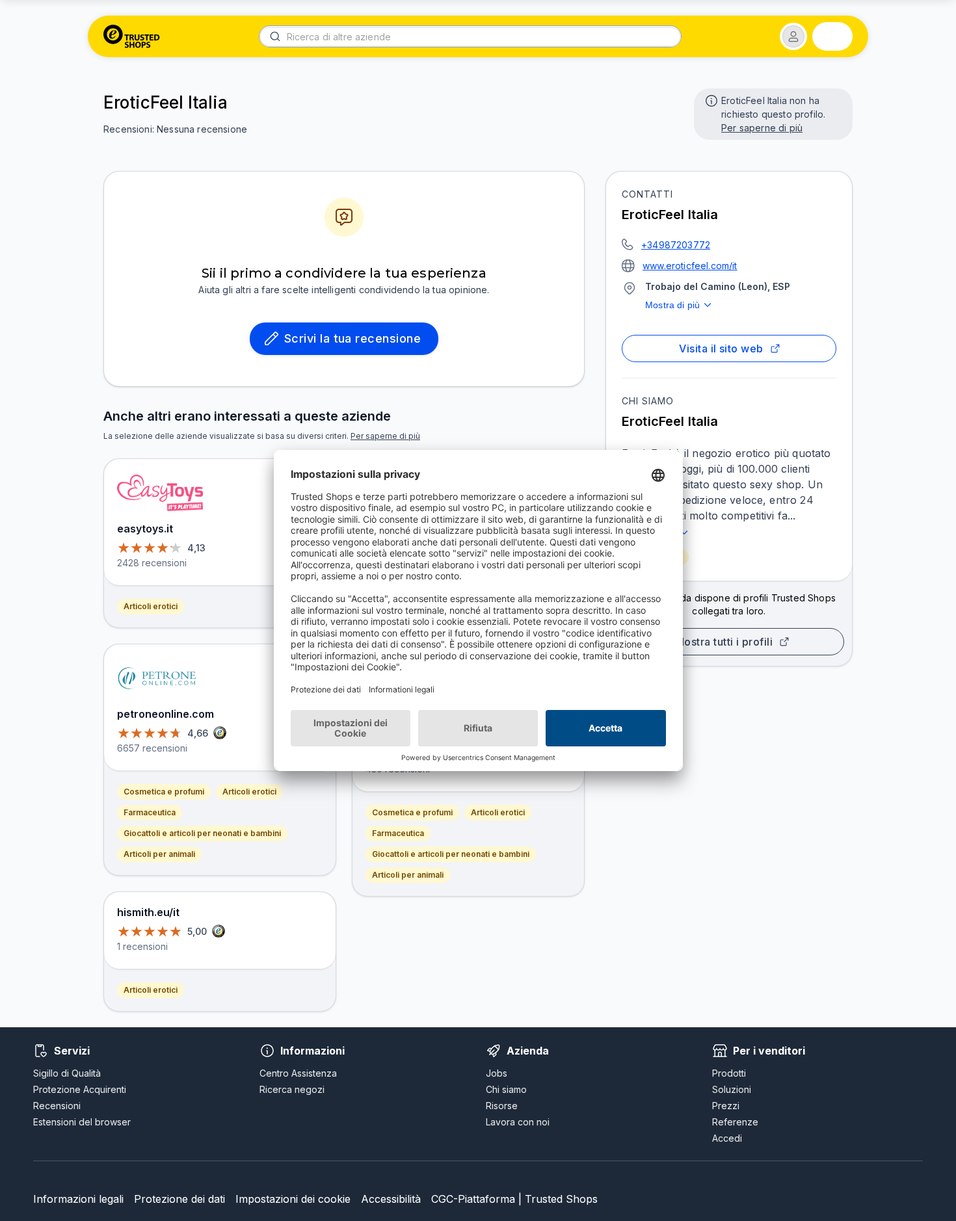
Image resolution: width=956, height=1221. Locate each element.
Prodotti (729, 1073)
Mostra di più (672, 305)
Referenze (735, 1121)
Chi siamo (506, 1089)
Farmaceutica (150, 812)
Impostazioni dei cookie (293, 1198)
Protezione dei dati (179, 1198)
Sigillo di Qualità (67, 1073)
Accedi (727, 1138)
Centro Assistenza (298, 1073)
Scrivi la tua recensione (352, 338)
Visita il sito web (721, 348)
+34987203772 (675, 244)
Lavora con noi (518, 1121)
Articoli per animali (159, 854)
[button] (793, 36)
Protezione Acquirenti (79, 1089)
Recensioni (57, 1105)
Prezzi (725, 1105)
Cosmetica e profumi (164, 791)
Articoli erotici (151, 606)
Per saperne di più (762, 127)
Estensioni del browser (82, 1121)
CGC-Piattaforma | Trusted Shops (514, 1198)
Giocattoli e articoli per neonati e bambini (202, 833)
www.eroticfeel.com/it (690, 265)
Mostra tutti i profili (724, 641)
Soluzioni (731, 1089)
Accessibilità (391, 1198)
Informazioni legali (78, 1198)
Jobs (496, 1073)
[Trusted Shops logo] (131, 36)
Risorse (502, 1105)
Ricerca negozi (292, 1089)
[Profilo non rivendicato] (710, 99)
